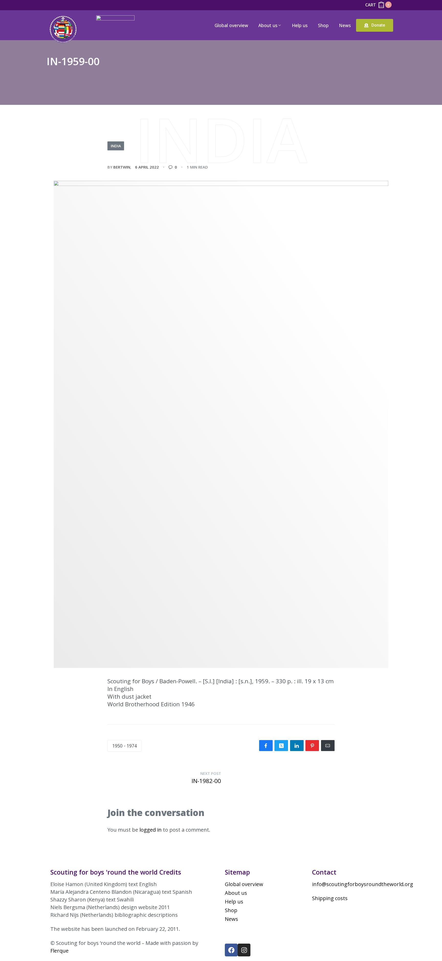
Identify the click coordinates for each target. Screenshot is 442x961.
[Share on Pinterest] (312, 745)
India (116, 145)
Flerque (59, 950)
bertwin (121, 167)
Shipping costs (330, 898)
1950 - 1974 (124, 746)
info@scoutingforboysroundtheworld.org (362, 884)
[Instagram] (244, 950)
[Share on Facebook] (266, 745)
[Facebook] (231, 950)
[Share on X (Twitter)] (281, 745)
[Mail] (328, 745)
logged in (150, 829)
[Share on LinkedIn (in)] (297, 745)
